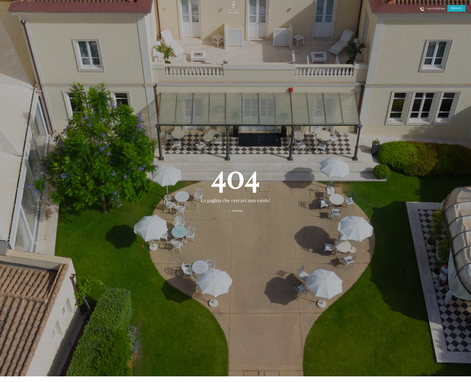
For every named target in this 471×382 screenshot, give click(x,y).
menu (7, 5)
